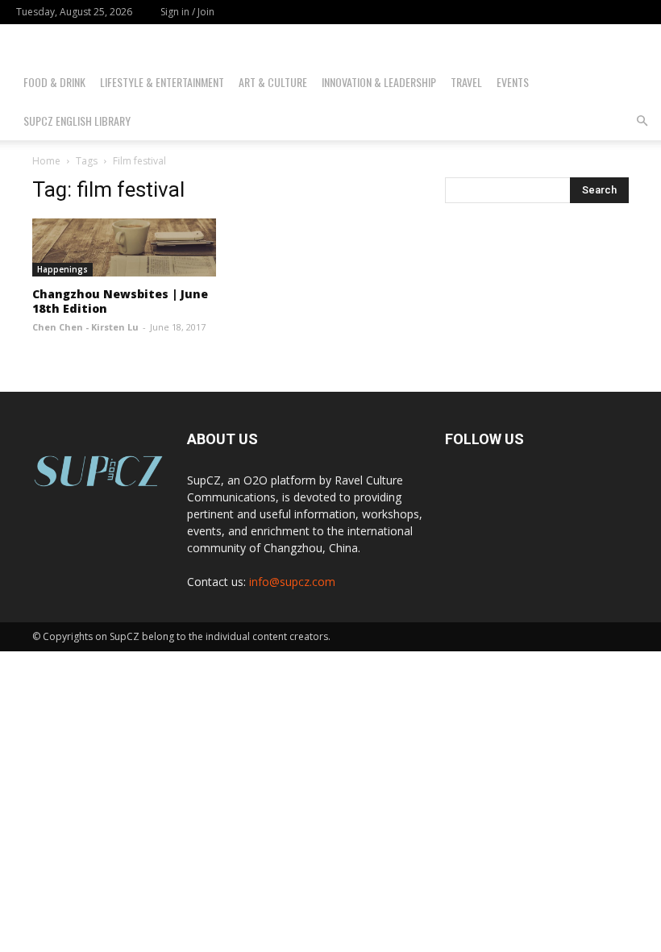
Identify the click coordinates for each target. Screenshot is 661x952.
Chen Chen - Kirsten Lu (85, 327)
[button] (641, 121)
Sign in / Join (187, 12)
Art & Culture (273, 81)
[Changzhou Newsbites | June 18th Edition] (124, 247)
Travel (466, 81)
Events (513, 81)
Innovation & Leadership (379, 81)
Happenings (62, 269)
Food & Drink (54, 81)
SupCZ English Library (77, 120)
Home (46, 161)
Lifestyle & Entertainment (162, 81)
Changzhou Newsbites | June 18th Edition (120, 301)
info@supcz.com (292, 581)
